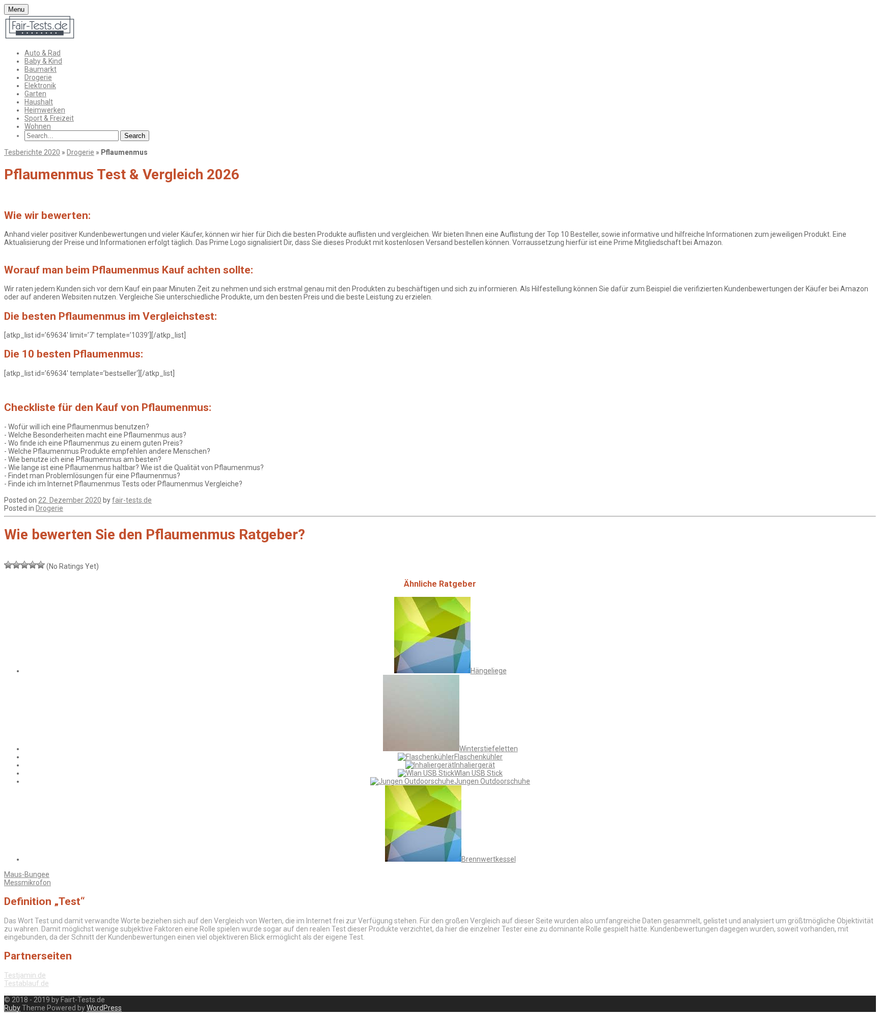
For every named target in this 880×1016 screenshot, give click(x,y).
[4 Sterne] (33, 565)
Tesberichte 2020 (32, 152)
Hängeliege (489, 671)
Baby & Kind (43, 61)
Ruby (12, 1008)
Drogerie (38, 77)
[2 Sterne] (16, 565)
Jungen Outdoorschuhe (492, 781)
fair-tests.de (132, 500)
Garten (35, 94)
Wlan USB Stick (478, 773)
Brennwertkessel (488, 859)
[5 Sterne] (41, 565)
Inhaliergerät (474, 765)
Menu (16, 9)
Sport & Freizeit (49, 118)
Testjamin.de (25, 975)
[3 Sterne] (24, 565)
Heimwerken (44, 110)
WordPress (104, 1008)
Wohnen (37, 126)
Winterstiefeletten (488, 749)
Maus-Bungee (26, 874)
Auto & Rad (42, 53)
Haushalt (38, 102)
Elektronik (40, 85)
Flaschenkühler (478, 757)
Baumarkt (40, 69)
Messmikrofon (27, 882)
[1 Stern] (8, 565)
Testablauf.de (26, 983)
